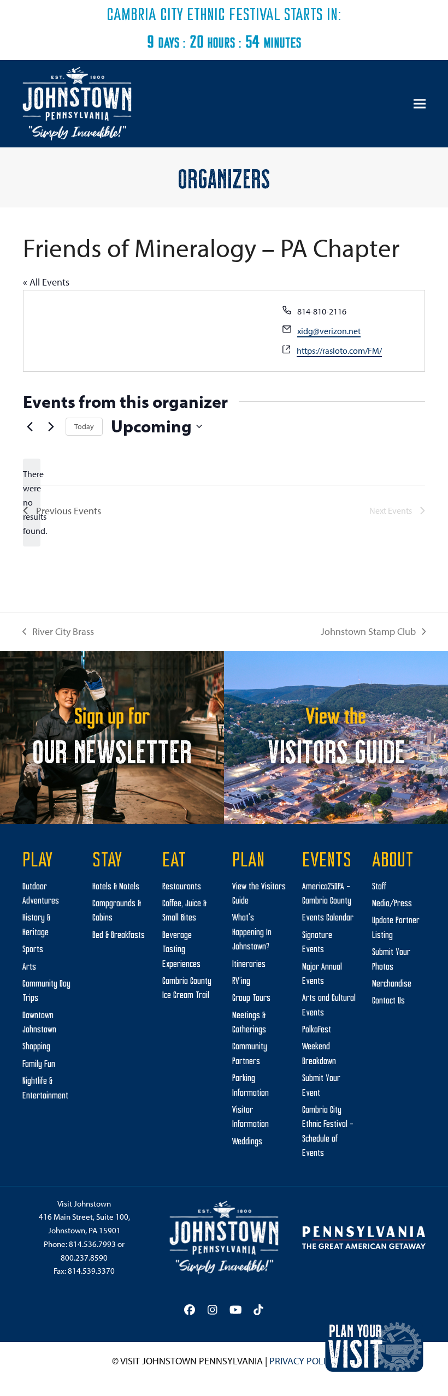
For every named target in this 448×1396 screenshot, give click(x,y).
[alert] (31, 503)
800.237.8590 (84, 1257)
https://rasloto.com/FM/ (339, 350)
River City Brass (58, 632)
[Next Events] (50, 426)
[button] (420, 104)
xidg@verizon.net (329, 330)
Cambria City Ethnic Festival (193, 16)
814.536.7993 (92, 1244)
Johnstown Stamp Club (368, 632)
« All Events (46, 282)
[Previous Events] (29, 426)
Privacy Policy (303, 1361)
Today (84, 426)
